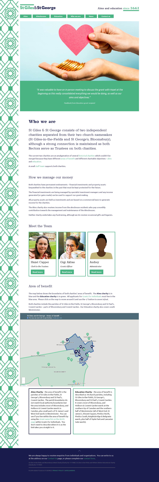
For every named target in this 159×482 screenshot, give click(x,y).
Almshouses (41, 16)
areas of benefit (68, 158)
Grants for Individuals (92, 296)
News (91, 16)
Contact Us (52, 458)
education (36, 161)
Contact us (105, 16)
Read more (38, 272)
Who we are (75, 16)
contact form (89, 458)
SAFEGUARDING (70, 470)
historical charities (87, 155)
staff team (40, 166)
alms (110, 158)
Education (58, 16)
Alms (25, 16)
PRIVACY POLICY (58, 470)
